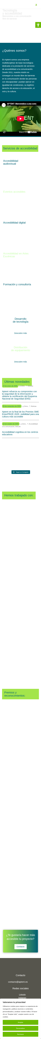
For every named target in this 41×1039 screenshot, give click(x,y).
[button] (38, 25)
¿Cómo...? (23, 386)
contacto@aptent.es (18, 982)
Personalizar (20, 1028)
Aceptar (20, 1022)
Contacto (20, 947)
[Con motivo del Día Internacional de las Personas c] (8, 450)
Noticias (30, 386)
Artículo (18, 426)
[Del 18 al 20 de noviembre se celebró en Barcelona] (20, 450)
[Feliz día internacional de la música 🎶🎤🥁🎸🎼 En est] (33, 450)
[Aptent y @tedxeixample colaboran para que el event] (8, 462)
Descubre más (20, 333)
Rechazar (20, 1034)
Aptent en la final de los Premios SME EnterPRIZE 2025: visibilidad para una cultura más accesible (20, 414)
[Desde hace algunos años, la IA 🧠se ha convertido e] (33, 462)
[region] (20, 1019)
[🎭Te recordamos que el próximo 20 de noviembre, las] (20, 462)
